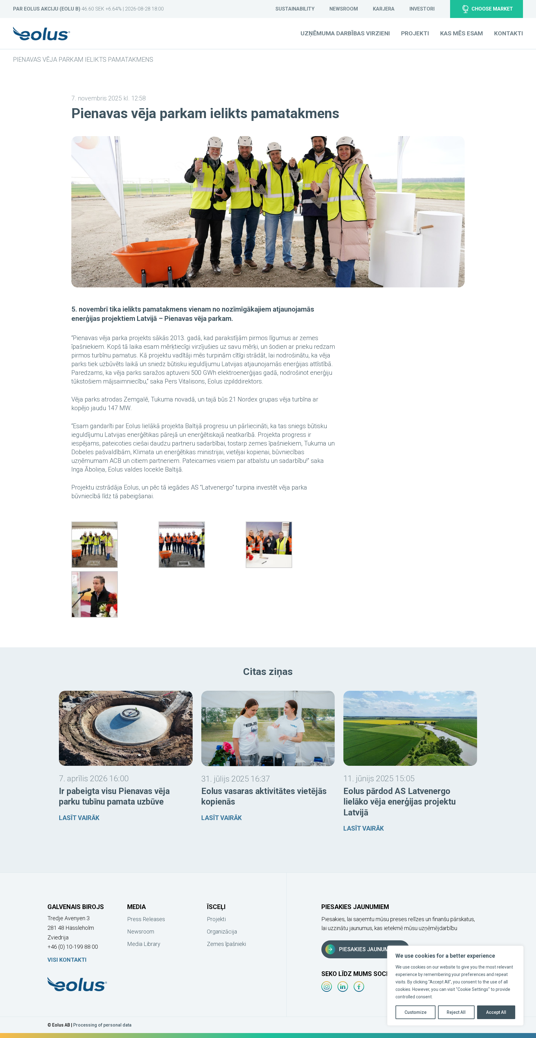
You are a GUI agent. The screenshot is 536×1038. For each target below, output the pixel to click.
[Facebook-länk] (359, 986)
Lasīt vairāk (79, 818)
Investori (422, 9)
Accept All (496, 1012)
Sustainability (295, 9)
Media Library (143, 944)
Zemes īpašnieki (226, 944)
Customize (415, 1012)
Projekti (415, 33)
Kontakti (508, 33)
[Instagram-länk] (326, 986)
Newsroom (343, 9)
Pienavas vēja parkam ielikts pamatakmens (83, 59)
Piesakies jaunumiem (368, 949)
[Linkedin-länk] (342, 986)
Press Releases (146, 919)
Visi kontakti (67, 959)
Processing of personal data (102, 1024)
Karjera (384, 9)
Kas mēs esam (461, 33)
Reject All (456, 1012)
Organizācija (222, 931)
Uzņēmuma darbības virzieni (345, 33)
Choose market (492, 9)
